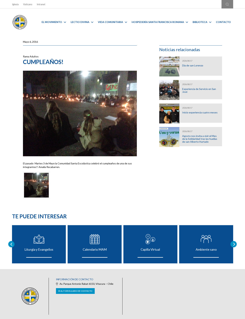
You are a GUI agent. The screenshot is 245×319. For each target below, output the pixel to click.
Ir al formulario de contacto (75, 291)
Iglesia (15, 4)
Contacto (223, 22)
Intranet (41, 4)
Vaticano (27, 4)
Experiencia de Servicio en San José (199, 90)
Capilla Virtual (150, 249)
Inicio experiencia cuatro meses (200, 112)
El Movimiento (52, 22)
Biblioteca (200, 22)
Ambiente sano (206, 249)
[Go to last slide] (11, 244)
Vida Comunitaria (110, 22)
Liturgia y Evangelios (38, 249)
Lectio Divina (80, 22)
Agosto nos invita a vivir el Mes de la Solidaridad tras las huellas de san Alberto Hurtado (199, 139)
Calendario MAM (95, 249)
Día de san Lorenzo (192, 65)
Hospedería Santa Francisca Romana (158, 22)
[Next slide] (233, 244)
